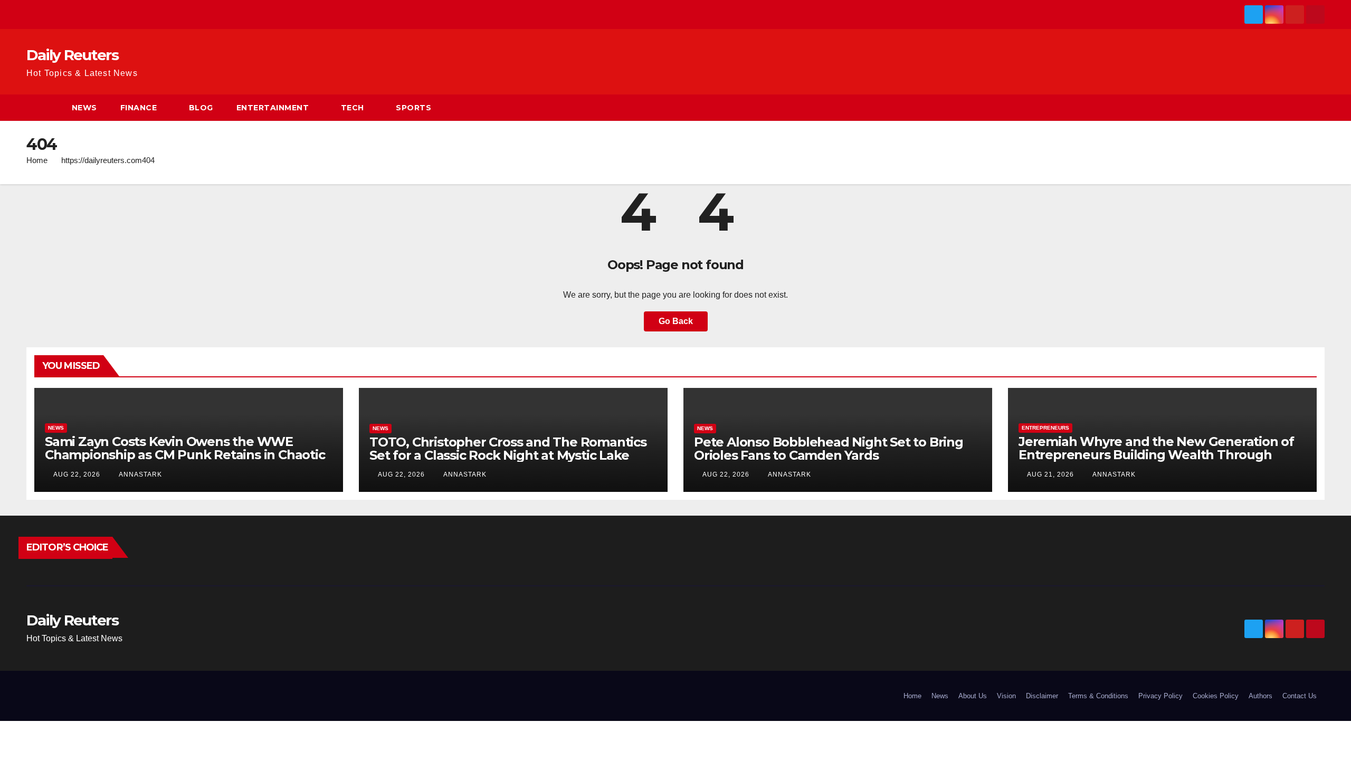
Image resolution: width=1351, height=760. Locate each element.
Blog (201, 107)
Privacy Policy (1160, 696)
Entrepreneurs (1045, 428)
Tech (352, 107)
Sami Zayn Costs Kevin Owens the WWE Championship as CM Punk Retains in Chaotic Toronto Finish (185, 455)
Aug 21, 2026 (1050, 474)
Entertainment (272, 107)
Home (36, 160)
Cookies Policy (1216, 696)
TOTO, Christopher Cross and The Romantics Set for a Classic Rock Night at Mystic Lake (507, 448)
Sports (413, 107)
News (84, 107)
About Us (972, 696)
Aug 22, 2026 (76, 474)
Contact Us (1299, 696)
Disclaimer (1042, 696)
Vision (1006, 696)
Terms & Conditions (1098, 696)
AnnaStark (139, 474)
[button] (1317, 107)
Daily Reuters (72, 55)
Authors (1260, 696)
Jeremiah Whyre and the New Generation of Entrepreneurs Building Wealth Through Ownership (1156, 455)
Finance (138, 107)
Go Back (676, 321)
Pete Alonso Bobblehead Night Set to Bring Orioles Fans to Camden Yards (828, 448)
